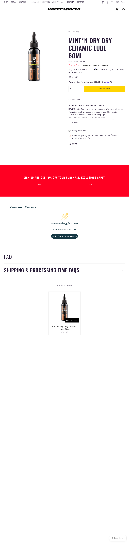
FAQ (8, 256)
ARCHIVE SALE (58, 2)
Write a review (100, 65)
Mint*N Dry (74, 31)
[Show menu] (5, 9)
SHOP (6, 2)
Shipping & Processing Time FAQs (41, 270)
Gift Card (120, 2)
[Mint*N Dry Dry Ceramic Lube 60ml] (65, 308)
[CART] (123, 9)
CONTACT (80, 2)
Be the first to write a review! (64, 236)
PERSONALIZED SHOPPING (39, 2)
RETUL (13, 2)
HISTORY (70, 2)
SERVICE (22, 2)
